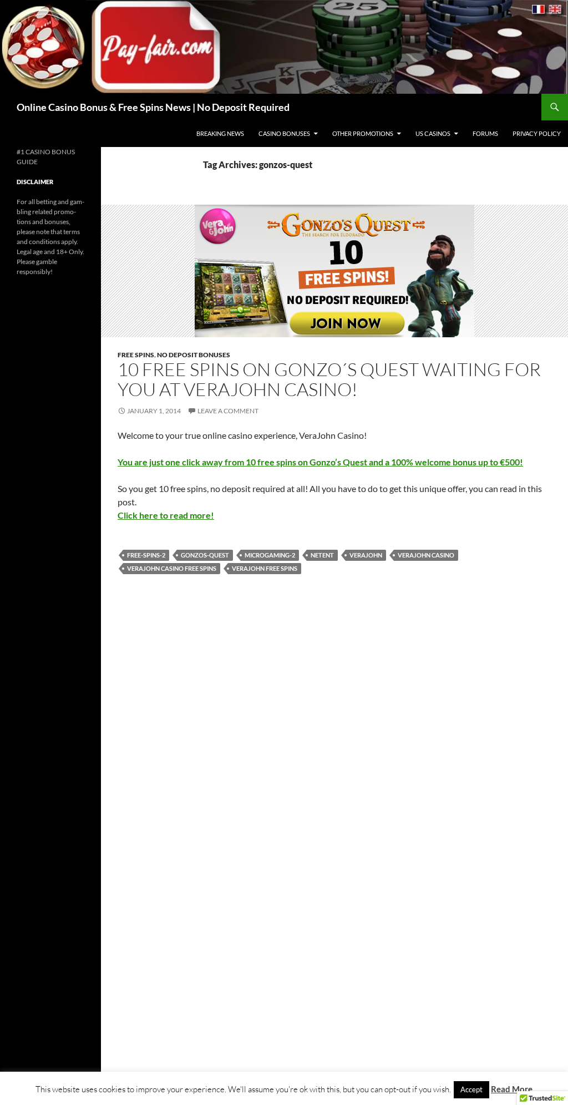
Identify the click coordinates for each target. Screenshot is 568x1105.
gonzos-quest (205, 555)
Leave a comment (227, 411)
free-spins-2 (146, 555)
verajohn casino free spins (171, 568)
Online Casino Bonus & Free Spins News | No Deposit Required (153, 107)
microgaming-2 (270, 555)
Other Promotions (362, 133)
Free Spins (136, 355)
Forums (485, 133)
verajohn (365, 555)
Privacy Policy (537, 133)
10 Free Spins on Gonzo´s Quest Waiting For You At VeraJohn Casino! (329, 379)
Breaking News (220, 133)
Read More (511, 1089)
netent (322, 555)
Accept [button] (471, 1089)
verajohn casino (426, 555)
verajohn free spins (264, 568)
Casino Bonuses (284, 133)
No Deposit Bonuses (193, 355)
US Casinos (432, 133)
